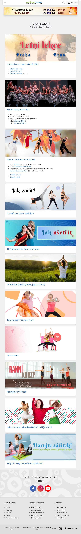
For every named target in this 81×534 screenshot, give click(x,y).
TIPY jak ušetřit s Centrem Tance (23, 248)
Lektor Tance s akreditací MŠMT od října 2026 (29, 427)
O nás (8, 507)
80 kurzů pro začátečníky (22, 166)
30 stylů (16, 164)
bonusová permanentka (18, 171)
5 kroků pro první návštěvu (20, 213)
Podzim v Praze (15, 175)
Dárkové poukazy (37, 515)
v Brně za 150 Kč (20, 121)
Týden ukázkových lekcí (18, 109)
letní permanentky (16, 73)
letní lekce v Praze (16, 69)
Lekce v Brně (61, 510)
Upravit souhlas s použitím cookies (12, 528)
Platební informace (37, 513)
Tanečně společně (63, 515)
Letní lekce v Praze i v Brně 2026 (22, 64)
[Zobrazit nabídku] (5, 2)
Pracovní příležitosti (12, 518)
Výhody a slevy (36, 507)
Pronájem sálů (36, 518)
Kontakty (9, 510)
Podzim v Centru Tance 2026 (21, 159)
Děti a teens (13, 355)
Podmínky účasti (36, 510)
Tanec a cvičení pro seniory (20, 320)
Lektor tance (61, 518)
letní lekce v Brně (16, 71)
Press (8, 515)
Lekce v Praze (61, 507)
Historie (8, 513)
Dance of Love (62, 513)
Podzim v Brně (15, 177)
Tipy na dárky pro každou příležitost (25, 463)
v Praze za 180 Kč (20, 123)
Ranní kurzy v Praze (16, 391)
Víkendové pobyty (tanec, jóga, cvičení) (26, 284)
